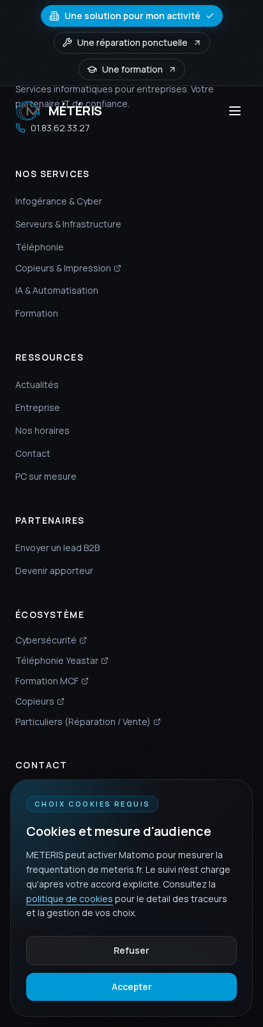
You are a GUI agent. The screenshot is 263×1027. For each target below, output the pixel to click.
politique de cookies (69, 899)
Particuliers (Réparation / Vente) (83, 721)
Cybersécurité (46, 640)
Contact (32, 453)
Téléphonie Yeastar (56, 660)
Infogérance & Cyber (58, 201)
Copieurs (34, 701)
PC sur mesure (46, 476)
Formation (36, 313)
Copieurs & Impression (63, 268)
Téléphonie (39, 247)
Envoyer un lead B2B (57, 548)
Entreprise (37, 407)
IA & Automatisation (56, 290)
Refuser (131, 950)
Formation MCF (47, 681)
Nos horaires (42, 430)
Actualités (37, 384)
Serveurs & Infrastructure (68, 224)
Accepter (132, 986)
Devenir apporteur (54, 570)
